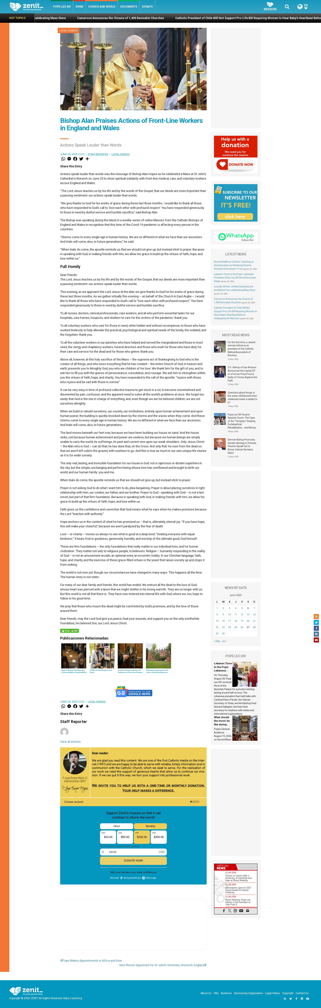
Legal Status (272, 993)
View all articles (70, 741)
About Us (206, 993)
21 (254, 621)
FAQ (216, 993)
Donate (147, 6)
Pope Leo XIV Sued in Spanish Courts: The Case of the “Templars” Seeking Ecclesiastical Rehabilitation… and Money (242, 421)
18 (235, 621)
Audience (226, 993)
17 (229, 621)
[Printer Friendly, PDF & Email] (69, 631)
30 (223, 633)
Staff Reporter (98, 154)
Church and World (101, 6)
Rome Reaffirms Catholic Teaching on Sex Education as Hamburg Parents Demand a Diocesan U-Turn (234, 265)
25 (235, 627)
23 (223, 627)
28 (254, 627)
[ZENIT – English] (30, 7)
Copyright (287, 993)
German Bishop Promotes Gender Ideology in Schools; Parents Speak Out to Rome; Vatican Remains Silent (242, 446)
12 (242, 614)
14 (254, 614)
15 (217, 621)
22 (217, 627)
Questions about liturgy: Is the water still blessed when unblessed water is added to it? (242, 397)
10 (229, 614)
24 (229, 627)
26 (242, 627)
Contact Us (302, 993)
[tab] (225, 867)
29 (217, 633)
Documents (128, 6)
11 (235, 614)
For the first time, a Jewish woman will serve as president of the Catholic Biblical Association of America (241, 349)
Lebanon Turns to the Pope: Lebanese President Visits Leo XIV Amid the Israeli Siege (235, 278)
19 (242, 621)
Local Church (68, 30)
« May (217, 641)
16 (223, 621)
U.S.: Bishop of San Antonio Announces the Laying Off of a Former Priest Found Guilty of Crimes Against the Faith (242, 374)
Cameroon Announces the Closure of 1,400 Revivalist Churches (47, 18)
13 (248, 614)
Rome (79, 6)
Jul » (224, 641)
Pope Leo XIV (62, 6)
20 (248, 621)
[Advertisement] (133, 928)
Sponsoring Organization (248, 993)
